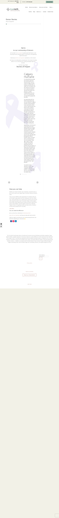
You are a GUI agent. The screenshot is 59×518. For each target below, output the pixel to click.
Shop (34, 11)
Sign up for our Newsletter (14, 215)
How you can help (43, 7)
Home (26, 7)
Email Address (42, 255)
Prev (9, 182)
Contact (44, 11)
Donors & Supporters (10, 21)
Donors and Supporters (20, 57)
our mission (20, 53)
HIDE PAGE (29, 284)
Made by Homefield (29, 271)
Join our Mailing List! (46, 251)
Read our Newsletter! (29, 275)
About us (38, 11)
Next (37, 182)
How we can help (33, 7)
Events (30, 11)
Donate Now (49, 2)
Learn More (11, 208)
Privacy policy (29, 263)
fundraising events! (26, 213)
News (50, 7)
